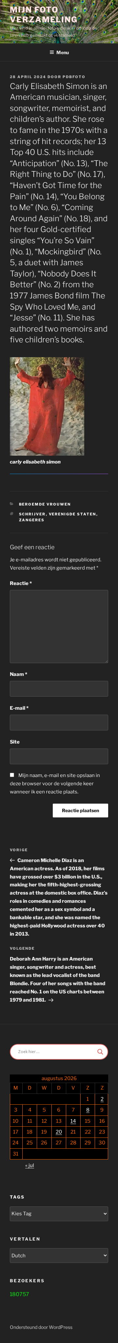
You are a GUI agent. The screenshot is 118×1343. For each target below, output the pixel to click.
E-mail (19, 708)
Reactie (21, 583)
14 (73, 1121)
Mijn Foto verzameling (44, 14)
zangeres (32, 520)
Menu (62, 52)
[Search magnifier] (100, 1051)
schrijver (32, 514)
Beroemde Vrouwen (45, 504)
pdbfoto (74, 77)
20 (59, 1132)
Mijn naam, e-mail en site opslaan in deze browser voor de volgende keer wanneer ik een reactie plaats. (55, 783)
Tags (17, 1197)
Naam (18, 674)
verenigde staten (72, 514)
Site (15, 742)
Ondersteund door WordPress (41, 1327)
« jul (29, 1165)
